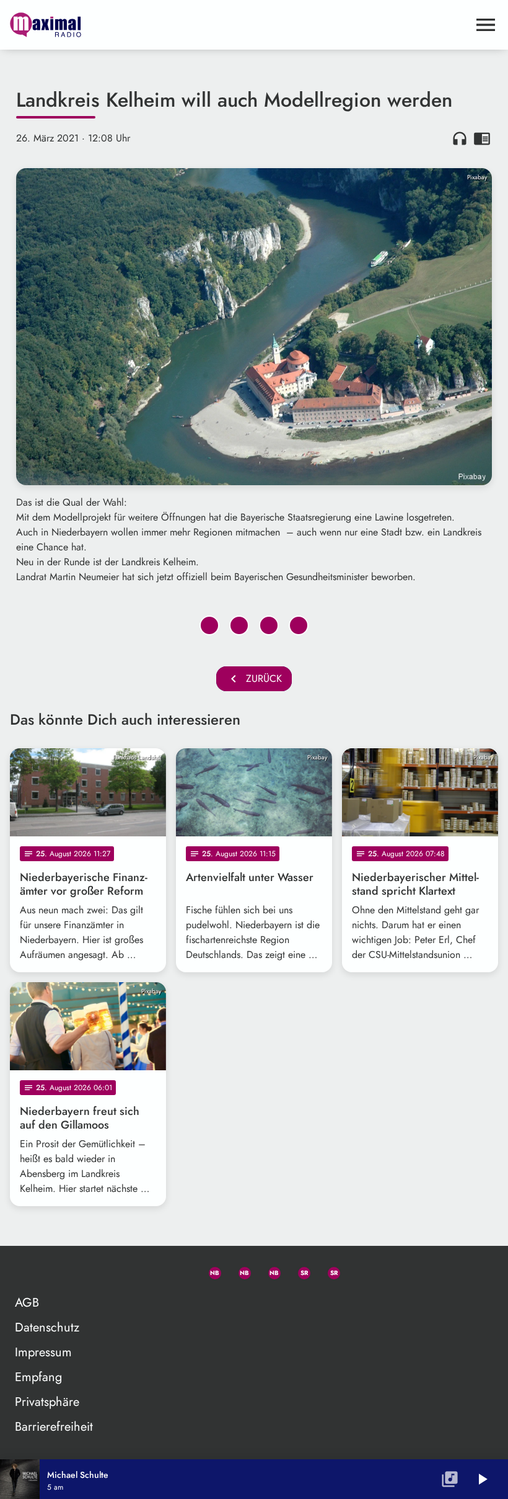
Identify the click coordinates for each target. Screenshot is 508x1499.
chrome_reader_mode (482, 138)
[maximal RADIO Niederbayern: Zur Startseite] (239, 24)
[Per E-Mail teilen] (299, 625)
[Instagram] (269, 1271)
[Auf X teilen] (239, 625)
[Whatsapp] (209, 1271)
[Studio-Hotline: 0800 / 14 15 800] (180, 1271)
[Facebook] (239, 1271)
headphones (459, 138)
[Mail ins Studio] (150, 1271)
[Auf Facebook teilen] (209, 625)
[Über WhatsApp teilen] (269, 625)
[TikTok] (358, 1271)
